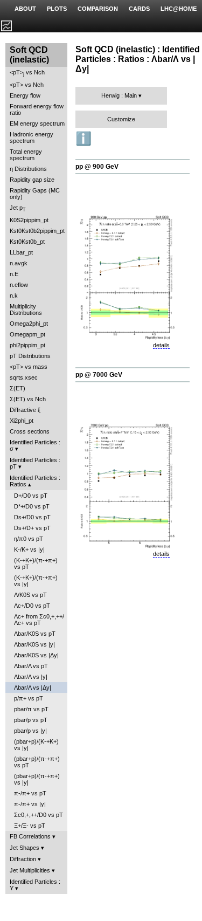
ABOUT (25, 8)
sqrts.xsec (24, 377)
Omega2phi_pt (29, 323)
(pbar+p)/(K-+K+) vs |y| (36, 744)
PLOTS (57, 8)
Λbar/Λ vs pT (31, 666)
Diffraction (23, 859)
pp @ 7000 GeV (98, 375)
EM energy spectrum (37, 123)
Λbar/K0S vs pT (34, 633)
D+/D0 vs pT (30, 495)
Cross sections (30, 431)
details (161, 345)
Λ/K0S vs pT (30, 595)
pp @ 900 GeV (97, 166)
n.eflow (19, 284)
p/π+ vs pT (28, 698)
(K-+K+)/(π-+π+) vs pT (36, 563)
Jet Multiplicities (30, 870)
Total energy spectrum (26, 154)
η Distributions (28, 169)
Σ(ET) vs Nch (28, 399)
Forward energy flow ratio (37, 109)
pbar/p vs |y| (30, 730)
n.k (14, 295)
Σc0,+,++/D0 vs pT (38, 815)
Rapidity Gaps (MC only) (35, 193)
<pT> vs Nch (27, 73)
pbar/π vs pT (31, 709)
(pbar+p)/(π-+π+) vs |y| (37, 779)
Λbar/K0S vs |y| (34, 644)
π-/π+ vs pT (30, 793)
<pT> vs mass (28, 366)
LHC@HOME (179, 8)
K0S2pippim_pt (29, 220)
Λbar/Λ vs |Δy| (32, 687)
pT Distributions (30, 356)
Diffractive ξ (25, 410)
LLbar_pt (21, 252)
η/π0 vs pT (28, 538)
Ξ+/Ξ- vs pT (29, 825)
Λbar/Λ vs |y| (30, 676)
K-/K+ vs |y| (29, 549)
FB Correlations (30, 836)
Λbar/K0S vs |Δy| (36, 655)
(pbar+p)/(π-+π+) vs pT (37, 761)
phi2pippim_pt (27, 345)
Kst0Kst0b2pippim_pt (37, 231)
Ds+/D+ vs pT (32, 528)
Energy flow (25, 95)
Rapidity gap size (32, 179)
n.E (14, 274)
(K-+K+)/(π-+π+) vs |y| (36, 580)
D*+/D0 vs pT (32, 506)
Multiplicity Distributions (26, 309)
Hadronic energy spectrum (31, 137)
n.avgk (18, 263)
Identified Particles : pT (35, 463)
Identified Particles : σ (35, 445)
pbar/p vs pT (30, 720)
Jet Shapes (24, 847)
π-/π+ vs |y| (30, 804)
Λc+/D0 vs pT (32, 605)
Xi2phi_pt (21, 420)
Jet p (18, 208)
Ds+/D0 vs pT (32, 517)
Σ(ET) (17, 388)
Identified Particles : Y (35, 884)
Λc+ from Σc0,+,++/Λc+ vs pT (39, 619)
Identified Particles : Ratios (35, 481)
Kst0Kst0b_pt (27, 241)
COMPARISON (98, 8)
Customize (121, 119)
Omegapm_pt (27, 334)
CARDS (139, 8)
